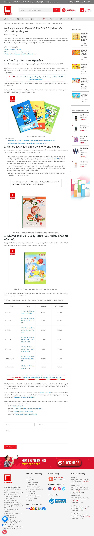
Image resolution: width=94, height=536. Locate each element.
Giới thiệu (28, 477)
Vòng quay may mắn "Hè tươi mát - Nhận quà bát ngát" (85, 81)
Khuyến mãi (66, 19)
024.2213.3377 (80, 518)
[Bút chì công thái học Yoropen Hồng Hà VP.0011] (75, 139)
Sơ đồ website (29, 500)
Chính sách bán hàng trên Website (34, 489)
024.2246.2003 (59, 478)
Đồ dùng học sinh (25, 19)
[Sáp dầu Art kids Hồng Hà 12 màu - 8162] (75, 165)
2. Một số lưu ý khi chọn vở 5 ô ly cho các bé (17, 51)
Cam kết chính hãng (31, 493)
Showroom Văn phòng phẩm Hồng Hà (25, 414)
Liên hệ (88, 2)
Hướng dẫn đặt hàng (31, 480)
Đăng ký (72, 2)
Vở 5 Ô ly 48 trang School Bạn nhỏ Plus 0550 (27, 321)
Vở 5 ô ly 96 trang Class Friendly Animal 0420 (27, 359)
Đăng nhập (80, 2)
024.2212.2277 (80, 510)
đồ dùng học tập (45, 392)
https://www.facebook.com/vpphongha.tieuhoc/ (28, 408)
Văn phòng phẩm (11, 19)
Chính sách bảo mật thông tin (33, 496)
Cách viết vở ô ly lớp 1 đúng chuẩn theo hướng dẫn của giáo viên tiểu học (31, 140)
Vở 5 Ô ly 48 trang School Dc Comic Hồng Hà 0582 (27, 340)
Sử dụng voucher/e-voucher (33, 486)
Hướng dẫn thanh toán (32, 482)
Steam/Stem (56, 19)
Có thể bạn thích (78, 111)
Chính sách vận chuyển (32, 484)
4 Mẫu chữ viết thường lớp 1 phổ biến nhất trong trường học (27, 143)
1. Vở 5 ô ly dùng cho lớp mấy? (13, 49)
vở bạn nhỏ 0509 (54, 159)
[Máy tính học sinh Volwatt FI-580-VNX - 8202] (75, 118)
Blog (74, 19)
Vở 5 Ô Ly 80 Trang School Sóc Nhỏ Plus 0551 (27, 330)
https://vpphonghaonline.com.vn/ (24, 397)
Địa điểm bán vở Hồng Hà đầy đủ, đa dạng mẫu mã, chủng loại (41, 377)
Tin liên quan (76, 29)
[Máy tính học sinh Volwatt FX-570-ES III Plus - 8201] (75, 128)
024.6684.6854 (80, 502)
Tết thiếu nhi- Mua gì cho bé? (84, 95)
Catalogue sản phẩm (31, 498)
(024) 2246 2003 (18, 406)
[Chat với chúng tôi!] (5, 519)
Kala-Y (47, 19)
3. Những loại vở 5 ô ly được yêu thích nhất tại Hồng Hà (20, 54)
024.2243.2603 (80, 483)
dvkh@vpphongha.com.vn (52, 2)
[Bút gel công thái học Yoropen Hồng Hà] (75, 151)
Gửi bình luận (10, 447)
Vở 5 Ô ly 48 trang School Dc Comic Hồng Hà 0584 (27, 349)
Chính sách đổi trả (30, 491)
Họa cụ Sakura (37, 19)
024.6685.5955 (80, 493)
